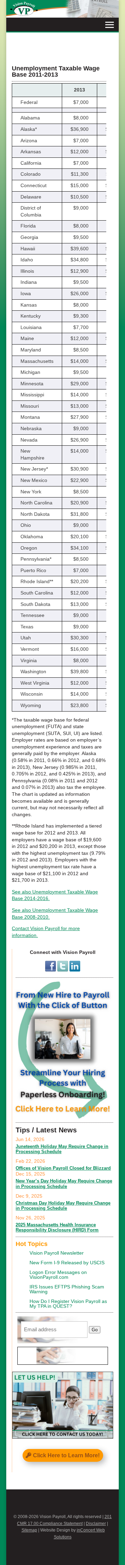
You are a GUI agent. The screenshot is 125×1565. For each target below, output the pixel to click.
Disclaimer (96, 1523)
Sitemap (29, 1530)
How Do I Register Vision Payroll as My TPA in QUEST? (68, 1303)
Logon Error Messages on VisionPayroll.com (58, 1274)
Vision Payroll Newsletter (57, 1253)
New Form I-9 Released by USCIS (67, 1262)
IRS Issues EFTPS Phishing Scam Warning (67, 1289)
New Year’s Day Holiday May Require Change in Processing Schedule (64, 1183)
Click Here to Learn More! (66, 1455)
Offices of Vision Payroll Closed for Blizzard (63, 1168)
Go (95, 1329)
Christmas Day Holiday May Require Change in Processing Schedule (63, 1205)
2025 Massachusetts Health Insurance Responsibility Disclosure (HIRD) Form (57, 1227)
